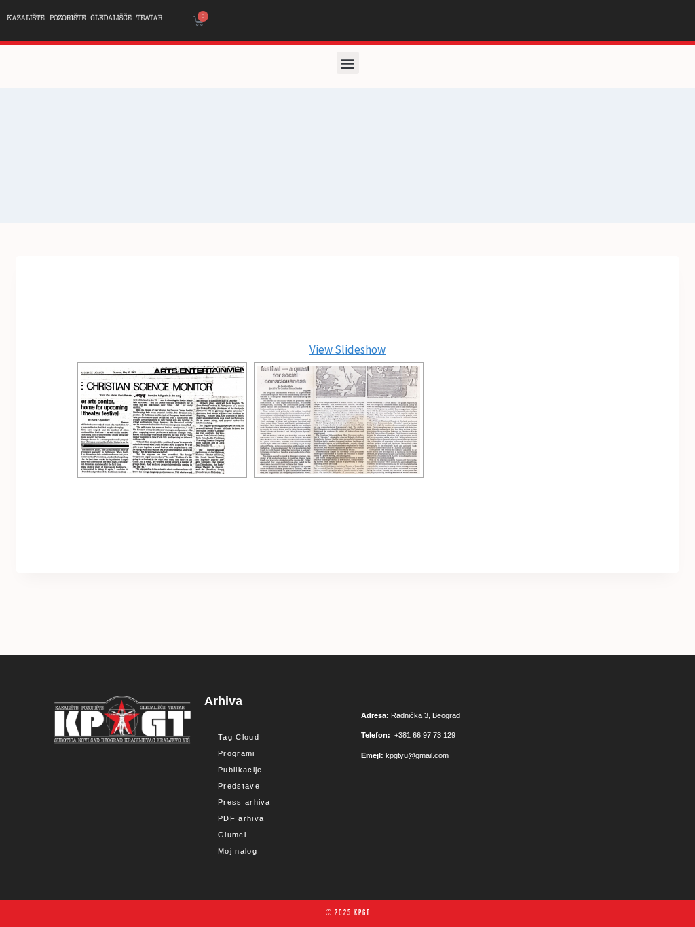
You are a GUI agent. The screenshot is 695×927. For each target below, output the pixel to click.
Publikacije (240, 769)
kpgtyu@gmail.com (417, 755)
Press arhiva (244, 802)
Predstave (239, 786)
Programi (236, 753)
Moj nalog (237, 851)
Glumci (232, 835)
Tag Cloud (238, 737)
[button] (348, 63)
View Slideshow (347, 349)
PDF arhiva (241, 818)
